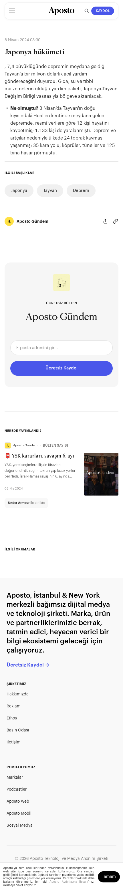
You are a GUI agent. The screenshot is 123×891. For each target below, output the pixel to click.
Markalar (15, 777)
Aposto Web (18, 801)
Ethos (12, 718)
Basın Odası (18, 730)
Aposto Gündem (32, 221)
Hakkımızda (18, 694)
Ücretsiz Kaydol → (28, 665)
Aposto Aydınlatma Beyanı (68, 881)
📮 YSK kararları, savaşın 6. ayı (39, 456)
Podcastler (17, 789)
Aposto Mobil (19, 814)
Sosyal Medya (20, 826)
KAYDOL (103, 11)
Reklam (14, 706)
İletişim (14, 742)
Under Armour (18, 502)
